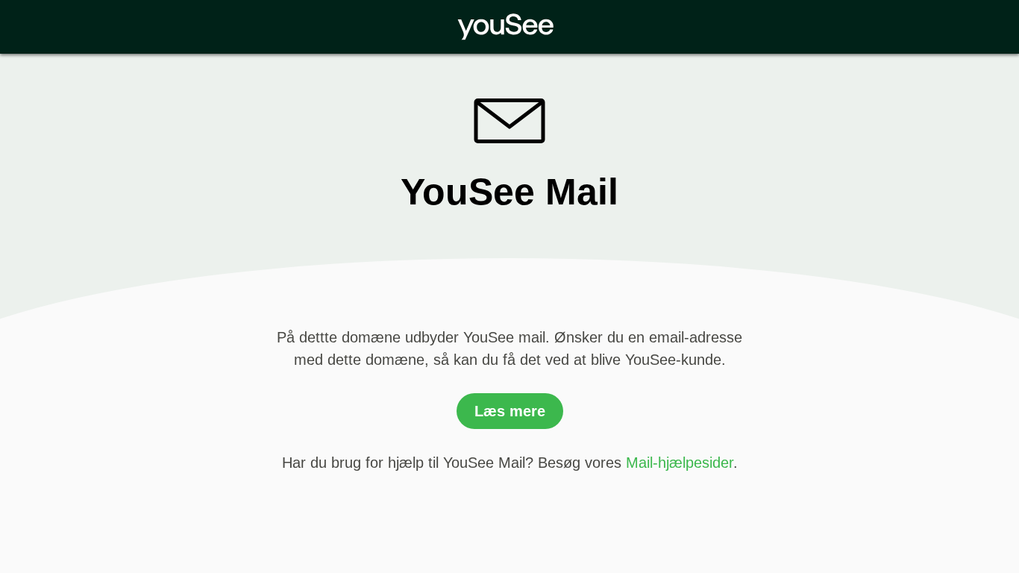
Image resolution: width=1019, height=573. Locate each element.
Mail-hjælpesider (679, 462)
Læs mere (509, 411)
